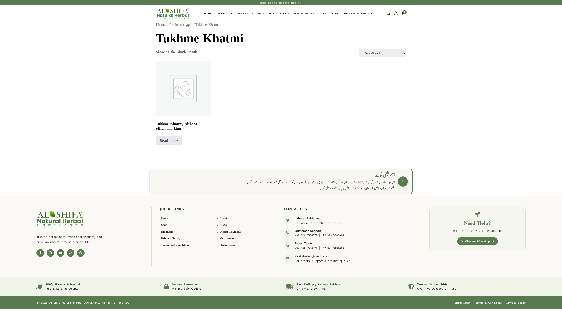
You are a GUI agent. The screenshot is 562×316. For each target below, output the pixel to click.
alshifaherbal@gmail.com (311, 256)
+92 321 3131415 (332, 248)
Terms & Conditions (488, 302)
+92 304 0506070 (306, 248)
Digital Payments (358, 13)
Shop (164, 224)
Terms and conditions (175, 245)
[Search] (388, 14)
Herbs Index (304, 13)
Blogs (284, 13)
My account (227, 238)
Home (207, 13)
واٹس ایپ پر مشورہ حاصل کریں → (332, 188)
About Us (224, 13)
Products (245, 13)
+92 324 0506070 (306, 235)
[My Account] (396, 13)
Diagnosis (266, 13)
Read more (169, 140)
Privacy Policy (170, 238)
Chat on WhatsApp (477, 241)
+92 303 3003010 (332, 235)
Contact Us (329, 13)
